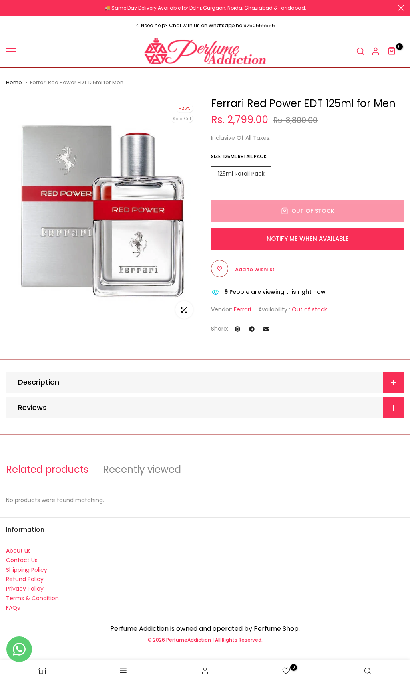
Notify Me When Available (308, 238)
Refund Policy (25, 579)
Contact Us (22, 560)
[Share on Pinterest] (237, 329)
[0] (392, 51)
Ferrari (242, 309)
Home (14, 82)
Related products (47, 469)
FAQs (13, 608)
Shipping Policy (26, 570)
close (9, 8)
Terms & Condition (32, 598)
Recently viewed (142, 469)
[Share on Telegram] (252, 329)
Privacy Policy (25, 589)
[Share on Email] (266, 329)
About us (18, 551)
